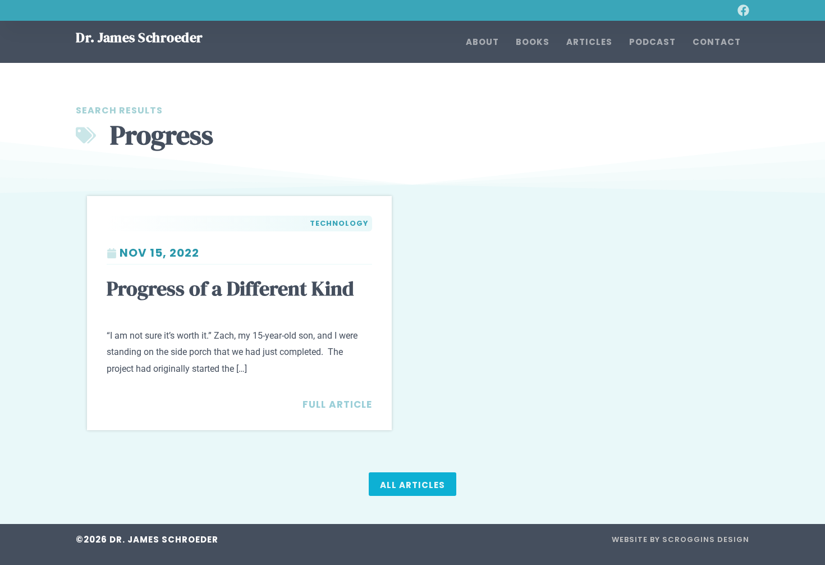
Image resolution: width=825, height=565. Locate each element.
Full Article (337, 404)
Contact (717, 42)
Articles (589, 42)
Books (532, 42)
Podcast (652, 42)
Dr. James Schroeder (139, 37)
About (482, 42)
